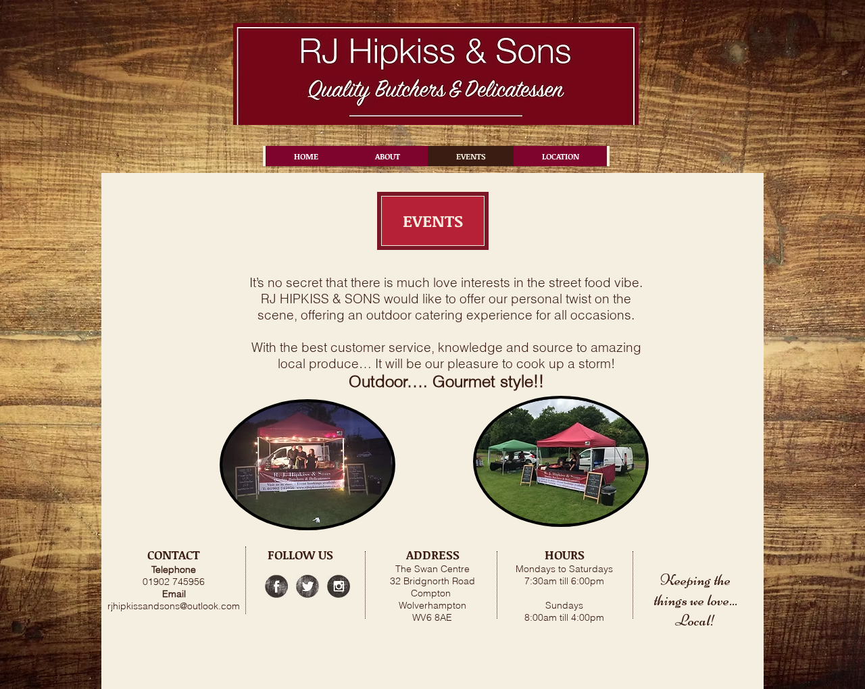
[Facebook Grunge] (276, 586)
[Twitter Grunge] (307, 586)
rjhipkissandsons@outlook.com (173, 606)
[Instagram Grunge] (338, 586)
